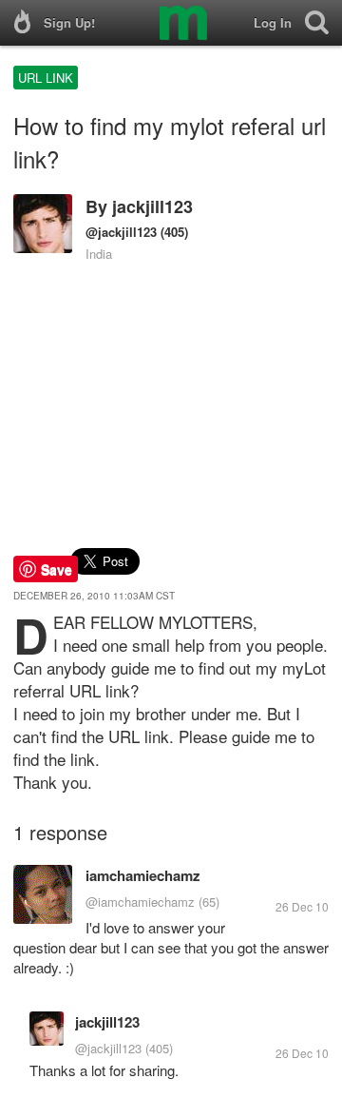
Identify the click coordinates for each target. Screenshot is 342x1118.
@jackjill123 (121, 232)
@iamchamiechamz (140, 901)
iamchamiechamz (143, 875)
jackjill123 (152, 206)
